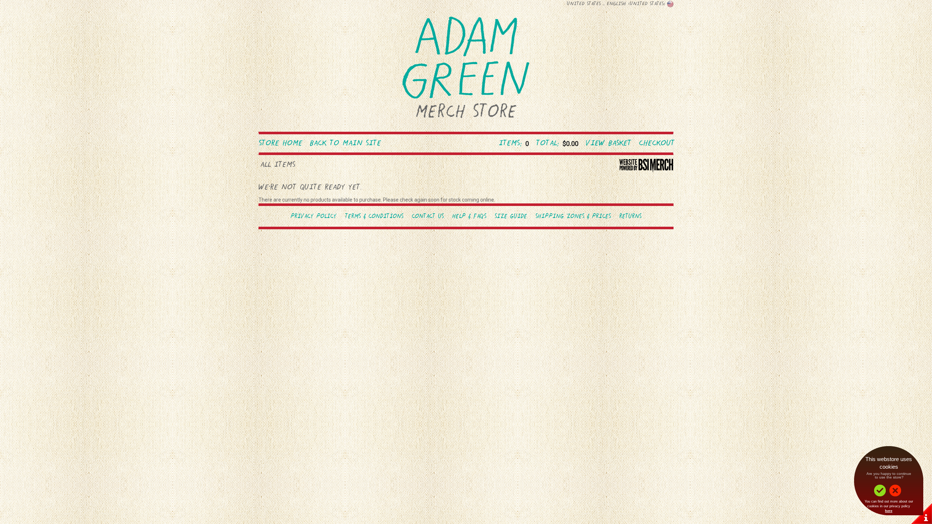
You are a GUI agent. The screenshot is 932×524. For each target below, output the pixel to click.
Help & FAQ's (469, 216)
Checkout (657, 143)
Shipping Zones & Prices (573, 216)
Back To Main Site (345, 143)
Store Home (281, 143)
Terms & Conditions (374, 216)
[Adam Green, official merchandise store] (466, 69)
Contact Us (428, 216)
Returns (630, 216)
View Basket (609, 143)
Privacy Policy (314, 216)
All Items (277, 165)
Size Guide (511, 216)
